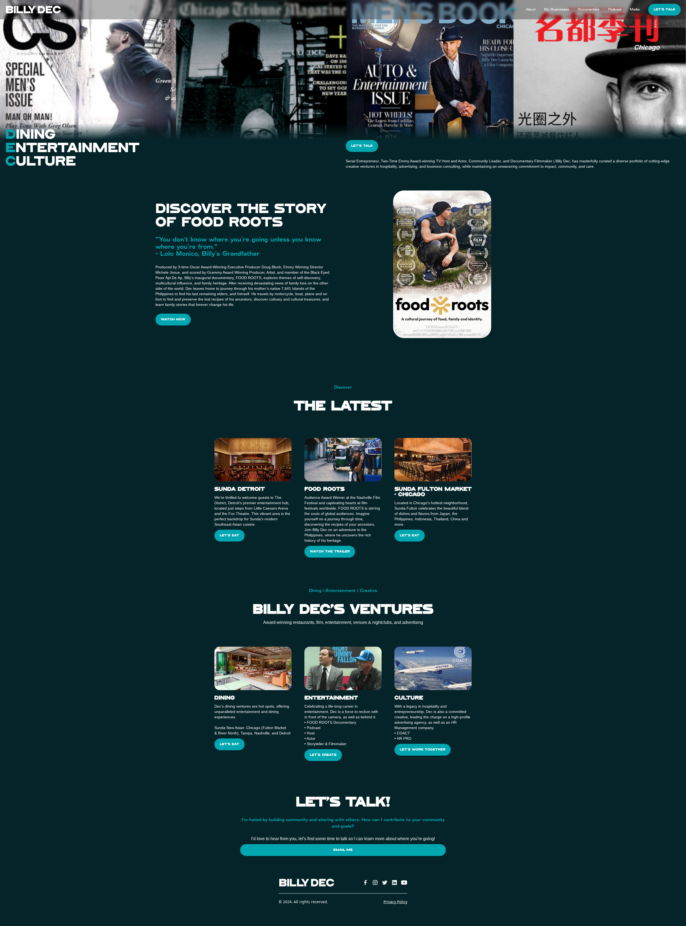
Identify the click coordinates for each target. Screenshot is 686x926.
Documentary (589, 9)
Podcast (614, 9)
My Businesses (556, 9)
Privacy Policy (395, 901)
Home (512, 9)
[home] (33, 10)
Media (635, 9)
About (531, 9)
